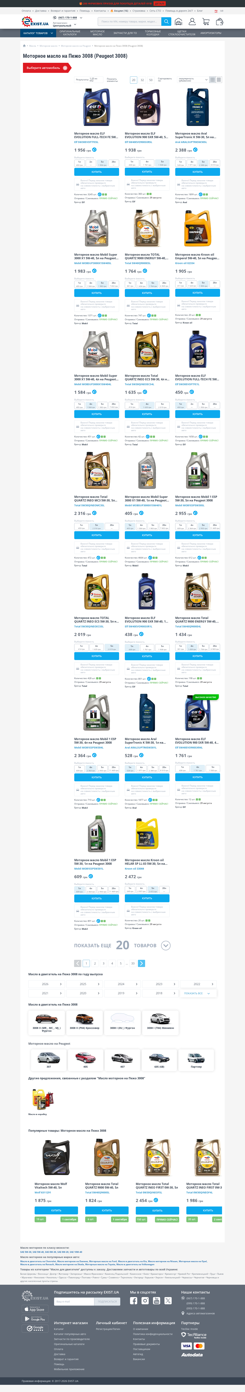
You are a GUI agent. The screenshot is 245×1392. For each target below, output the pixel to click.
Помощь (85, 10)
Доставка (40, 10)
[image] (96, 107)
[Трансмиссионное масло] (42, 1098)
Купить (97, 171)
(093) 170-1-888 (196, 1308)
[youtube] (156, 1300)
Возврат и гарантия (63, 10)
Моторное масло (48, 45)
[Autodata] (202, 1355)
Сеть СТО (155, 10)
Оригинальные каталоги (69, 1344)
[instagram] (145, 1300)
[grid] (212, 80)
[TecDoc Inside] (202, 1335)
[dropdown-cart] (205, 21)
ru (216, 10)
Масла (32, 45)
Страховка (139, 10)
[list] (219, 80)
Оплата (26, 10)
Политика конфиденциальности (153, 1334)
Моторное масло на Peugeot (76, 45)
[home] (24, 45)
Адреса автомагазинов (201, 1313)
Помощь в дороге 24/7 (179, 10)
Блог (200, 10)
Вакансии (139, 1359)
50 (150, 80)
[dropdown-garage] (178, 21)
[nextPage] (141, 963)
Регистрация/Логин (108, 1329)
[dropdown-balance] (219, 21)
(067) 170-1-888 (196, 1298)
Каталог (59, 1329)
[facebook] (133, 1300)
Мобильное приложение (69, 1369)
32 (142, 80)
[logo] (35, 21)
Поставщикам (141, 1349)
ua (221, 10)
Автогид (138, 1354)
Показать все (193, 993)
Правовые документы (146, 1344)
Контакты (100, 10)
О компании (140, 1329)
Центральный (62, 24)
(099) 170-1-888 (196, 1303)
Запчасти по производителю (72, 1339)
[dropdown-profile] (192, 21)
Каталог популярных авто (70, 1334)
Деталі (159, 3)
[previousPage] (77, 963)
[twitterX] (168, 1300)
